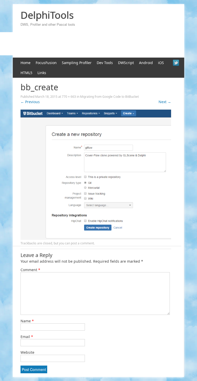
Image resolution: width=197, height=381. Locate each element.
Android (146, 62)
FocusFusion (46, 62)
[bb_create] (96, 238)
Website (27, 352)
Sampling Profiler (77, 62)
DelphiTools (47, 15)
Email (27, 336)
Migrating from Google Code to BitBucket (109, 96)
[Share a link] (176, 63)
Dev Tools (105, 62)
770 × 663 (69, 96)
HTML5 (26, 72)
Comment (30, 269)
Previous (30, 101)
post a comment (82, 243)
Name (27, 320)
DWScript (126, 62)
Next (165, 101)
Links (41, 72)
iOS (161, 62)
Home (26, 62)
